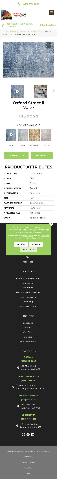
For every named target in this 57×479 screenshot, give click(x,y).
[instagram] (23, 434)
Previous (4, 90)
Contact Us (16, 155)
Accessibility (28, 457)
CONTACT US (28, 351)
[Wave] (11, 134)
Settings (28, 249)
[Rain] (23, 134)
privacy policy (27, 235)
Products (31, 32)
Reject (36, 244)
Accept (21, 244)
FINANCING (42, 155)
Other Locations (48, 25)
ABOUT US (28, 316)
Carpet (22, 32)
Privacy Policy (28, 468)
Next (53, 90)
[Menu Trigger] (51, 12)
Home (5, 32)
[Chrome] (46, 134)
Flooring (14, 32)
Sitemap (28, 473)
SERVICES (28, 271)
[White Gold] (34, 134)
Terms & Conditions (28, 462)
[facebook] (28, 434)
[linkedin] (33, 434)
